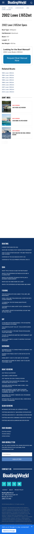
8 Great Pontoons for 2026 (10, 247)
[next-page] (6, 142)
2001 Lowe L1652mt (8, 87)
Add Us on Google (9, 531)
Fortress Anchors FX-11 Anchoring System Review (17, 415)
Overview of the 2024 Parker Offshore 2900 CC (16, 259)
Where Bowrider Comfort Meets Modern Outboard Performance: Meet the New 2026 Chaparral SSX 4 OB (15, 391)
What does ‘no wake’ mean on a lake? (13, 281)
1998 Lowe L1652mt (8, 80)
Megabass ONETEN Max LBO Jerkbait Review (15, 409)
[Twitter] (14, 484)
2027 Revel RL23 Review (19, 107)
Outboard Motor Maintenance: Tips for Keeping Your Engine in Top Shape (16, 323)
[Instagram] (9, 484)
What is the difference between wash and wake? (16, 284)
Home (4, 8)
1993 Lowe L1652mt (8, 73)
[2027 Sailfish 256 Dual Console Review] (6, 133)
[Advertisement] (17, 160)
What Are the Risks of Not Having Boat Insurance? (17, 250)
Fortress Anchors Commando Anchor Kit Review (16, 417)
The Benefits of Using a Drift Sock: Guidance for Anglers (16, 307)
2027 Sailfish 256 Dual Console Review (21, 134)
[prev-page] (3, 142)
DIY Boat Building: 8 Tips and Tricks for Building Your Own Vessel (16, 331)
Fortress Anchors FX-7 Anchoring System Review (16, 412)
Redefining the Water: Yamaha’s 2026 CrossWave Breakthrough (16, 395)
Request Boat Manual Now (17, 59)
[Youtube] (19, 484)
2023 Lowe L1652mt (8, 92)
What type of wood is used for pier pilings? (15, 270)
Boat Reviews (16, 105)
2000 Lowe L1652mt (8, 85)
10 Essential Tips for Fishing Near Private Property (14, 303)
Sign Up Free (17, 459)
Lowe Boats (19, 8)
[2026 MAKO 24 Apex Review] (6, 120)
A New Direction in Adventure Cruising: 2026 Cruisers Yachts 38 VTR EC (15, 382)
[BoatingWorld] (17, 2)
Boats (10, 8)
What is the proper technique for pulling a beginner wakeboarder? (15, 278)
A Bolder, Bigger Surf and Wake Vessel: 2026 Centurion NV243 (15, 386)
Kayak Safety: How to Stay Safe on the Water (15, 358)
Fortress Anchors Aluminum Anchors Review (15, 420)
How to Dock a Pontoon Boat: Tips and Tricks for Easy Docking (16, 253)
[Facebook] (4, 484)
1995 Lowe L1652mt (8, 77)
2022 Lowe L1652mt (8, 89)
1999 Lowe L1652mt (8, 82)
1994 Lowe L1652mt (8, 75)
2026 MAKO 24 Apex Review (19, 121)
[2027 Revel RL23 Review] (6, 107)
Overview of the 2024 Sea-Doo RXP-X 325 (14, 257)
